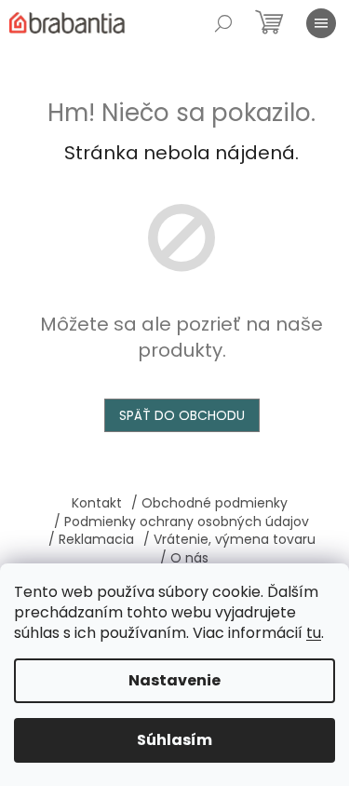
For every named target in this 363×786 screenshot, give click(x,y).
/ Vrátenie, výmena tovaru (229, 539)
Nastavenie (174, 680)
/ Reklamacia (91, 539)
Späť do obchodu (182, 415)
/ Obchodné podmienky (209, 503)
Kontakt (97, 503)
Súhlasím (174, 740)
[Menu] (321, 23)
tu (313, 633)
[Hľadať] (223, 23)
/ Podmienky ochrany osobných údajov (181, 521)
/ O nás (184, 558)
